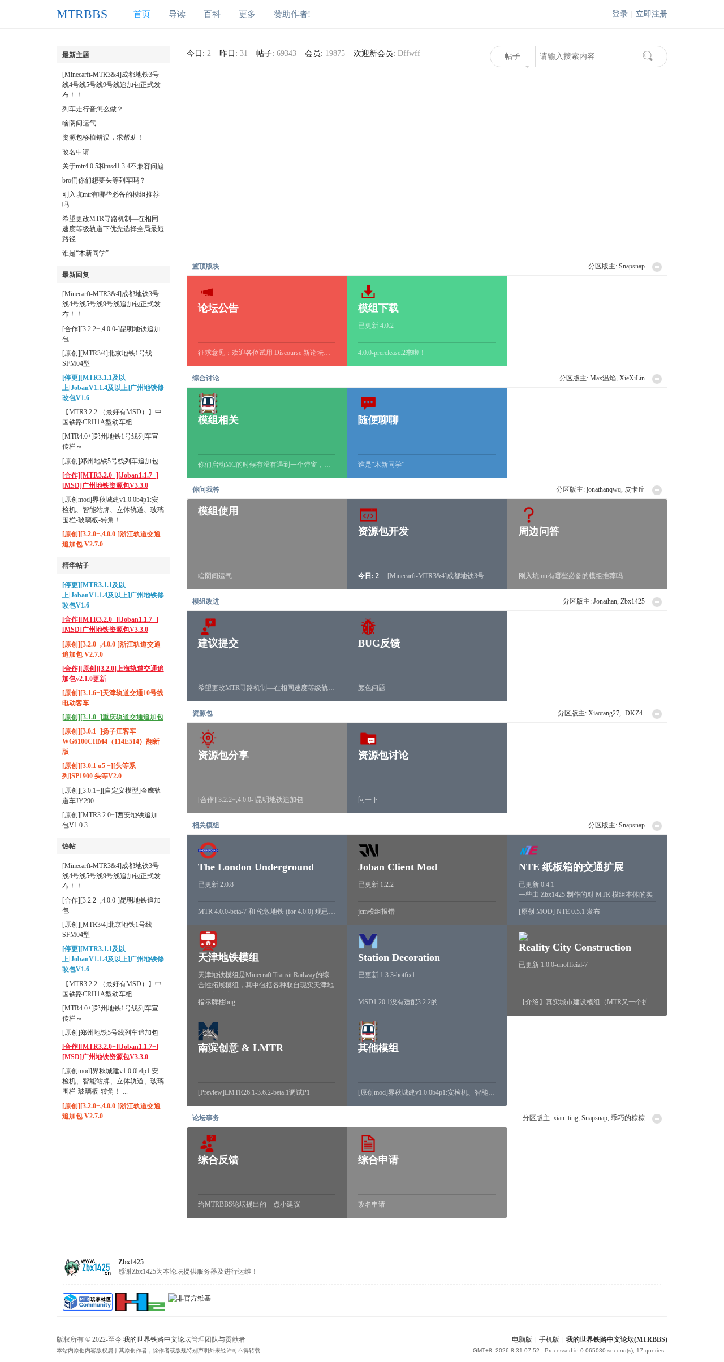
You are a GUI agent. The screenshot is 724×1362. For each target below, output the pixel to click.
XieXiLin (632, 378)
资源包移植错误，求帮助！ (103, 137)
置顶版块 (205, 266)
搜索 (647, 56)
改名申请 (75, 152)
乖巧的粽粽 (628, 1118)
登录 (620, 14)
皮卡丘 (634, 489)
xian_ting (565, 1118)
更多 (247, 14)
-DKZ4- (634, 713)
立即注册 (651, 14)
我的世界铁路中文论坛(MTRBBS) (616, 1339)
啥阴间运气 (79, 123)
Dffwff (409, 53)
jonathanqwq (604, 489)
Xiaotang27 (603, 713)
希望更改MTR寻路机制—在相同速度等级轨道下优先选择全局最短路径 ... (113, 229)
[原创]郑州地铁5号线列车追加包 (110, 461)
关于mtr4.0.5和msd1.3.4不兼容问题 (113, 166)
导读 (177, 14)
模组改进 (205, 601)
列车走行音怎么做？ (92, 109)
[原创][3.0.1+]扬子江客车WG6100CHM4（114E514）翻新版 (111, 741)
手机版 (549, 1339)
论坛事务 (205, 1118)
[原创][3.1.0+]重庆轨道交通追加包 (112, 717)
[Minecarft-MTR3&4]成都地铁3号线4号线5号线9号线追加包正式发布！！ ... (111, 85)
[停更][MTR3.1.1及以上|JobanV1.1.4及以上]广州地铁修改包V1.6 (113, 388)
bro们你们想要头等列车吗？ (104, 180)
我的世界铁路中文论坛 (157, 1339)
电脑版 (522, 1339)
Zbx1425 (632, 601)
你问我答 (205, 489)
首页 (141, 14)
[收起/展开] (657, 267)
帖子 (512, 56)
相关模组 (205, 825)
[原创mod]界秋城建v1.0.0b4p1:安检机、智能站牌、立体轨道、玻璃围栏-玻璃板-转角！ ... (113, 510)
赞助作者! (292, 14)
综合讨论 (205, 378)
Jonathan (605, 601)
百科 (212, 14)
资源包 (202, 713)
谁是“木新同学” (85, 253)
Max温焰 (603, 378)
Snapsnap (632, 266)
